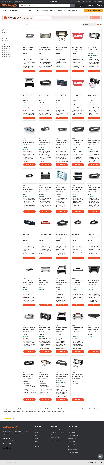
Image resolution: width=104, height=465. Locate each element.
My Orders (85, 1)
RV (65, 10)
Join (80, 6)
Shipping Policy (72, 438)
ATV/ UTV (37, 447)
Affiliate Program (72, 449)
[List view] (100, 24)
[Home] (9, 5)
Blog (95, 1)
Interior (52, 10)
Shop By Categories (11, 10)
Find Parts (94, 18)
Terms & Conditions (73, 447)
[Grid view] (98, 24)
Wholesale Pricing (55, 437)
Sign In (81, 5)
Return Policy (71, 441)
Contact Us (100, 1)
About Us (91, 1)
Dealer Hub (70, 1)
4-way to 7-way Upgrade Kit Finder (58, 433)
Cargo (60, 10)
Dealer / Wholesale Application (73, 453)
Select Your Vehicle (94, 10)
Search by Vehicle (55, 430)
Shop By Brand (72, 10)
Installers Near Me (78, 1)
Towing (30, 10)
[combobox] (44, 5)
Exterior (45, 10)
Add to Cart (30, 71)
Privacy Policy (71, 444)
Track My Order (72, 432)
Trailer (37, 10)
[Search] (72, 5)
